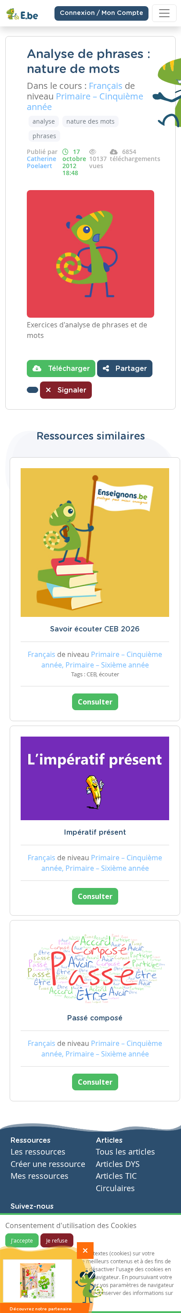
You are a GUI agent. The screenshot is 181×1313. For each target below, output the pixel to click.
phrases (44, 136)
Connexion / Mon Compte (101, 13)
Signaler (70, 390)
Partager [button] (130, 368)
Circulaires (115, 1188)
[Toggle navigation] (164, 13)
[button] (32, 390)
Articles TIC (116, 1176)
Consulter (95, 702)
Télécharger (68, 368)
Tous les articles (125, 1152)
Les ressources (38, 1152)
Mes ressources (40, 1176)
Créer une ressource (48, 1164)
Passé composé (95, 1018)
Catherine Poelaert (41, 162)
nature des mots (90, 121)
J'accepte (22, 1240)
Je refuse (57, 1240)
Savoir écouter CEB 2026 (95, 629)
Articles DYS (118, 1164)
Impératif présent (95, 832)
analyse (44, 121)
